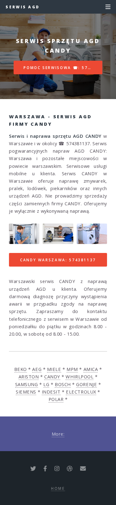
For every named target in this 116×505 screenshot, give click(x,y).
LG (46, 384)
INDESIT (51, 392)
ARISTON (29, 376)
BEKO (20, 369)
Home (58, 488)
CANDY (52, 376)
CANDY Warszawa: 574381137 (58, 259)
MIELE (54, 369)
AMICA (91, 369)
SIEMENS (26, 392)
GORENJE (86, 384)
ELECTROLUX (81, 392)
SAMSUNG (26, 384)
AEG (36, 369)
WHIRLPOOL (79, 376)
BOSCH (63, 384)
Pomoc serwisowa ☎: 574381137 (63, 67)
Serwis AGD (23, 6)
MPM (72, 369)
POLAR (56, 399)
